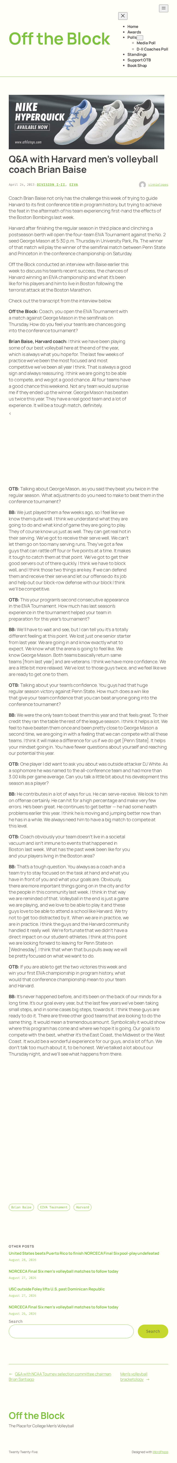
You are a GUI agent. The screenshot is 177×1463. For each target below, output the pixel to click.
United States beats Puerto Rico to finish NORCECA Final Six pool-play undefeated (84, 1253)
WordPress (160, 1452)
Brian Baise (21, 1207)
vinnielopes (158, 184)
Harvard (82, 1207)
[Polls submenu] (140, 37)
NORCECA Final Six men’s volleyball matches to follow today (63, 1271)
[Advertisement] (149, 337)
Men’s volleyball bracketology (133, 1376)
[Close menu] (122, 16)
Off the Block (59, 38)
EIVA (73, 184)
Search (15, 1321)
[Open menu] (163, 8)
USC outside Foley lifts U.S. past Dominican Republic (57, 1289)
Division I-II (51, 184)
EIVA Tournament (54, 1207)
